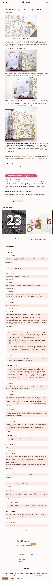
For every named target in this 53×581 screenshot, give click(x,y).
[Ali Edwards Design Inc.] (26, 2)
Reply (10, 262)
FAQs (22, 556)
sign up (12, 249)
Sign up (33, 543)
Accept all (5, 578)
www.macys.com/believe (40, 403)
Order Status (22, 559)
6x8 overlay (12, 100)
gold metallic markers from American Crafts (25, 156)
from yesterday (22, 105)
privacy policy (38, 575)
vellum (43, 75)
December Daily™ (15, 38)
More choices (20, 578)
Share (16, 201)
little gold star (41, 158)
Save (22, 201)
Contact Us (21, 561)
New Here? (21, 554)
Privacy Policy (31, 545)
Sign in (6, 249)
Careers (32, 556)
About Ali (32, 554)
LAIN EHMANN (25, 179)
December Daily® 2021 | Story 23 (11, 238)
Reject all (12, 578)
